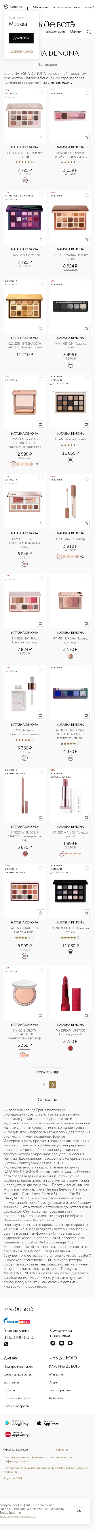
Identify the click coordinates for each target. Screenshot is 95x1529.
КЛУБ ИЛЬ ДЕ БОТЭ (64, 1366)
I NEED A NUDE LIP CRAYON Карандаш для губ (25, 836)
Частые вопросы (16, 1406)
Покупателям (62, 7)
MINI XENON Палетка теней (71, 345)
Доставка (11, 1382)
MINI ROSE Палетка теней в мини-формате (70, 155)
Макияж (76, 32)
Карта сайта (61, 1450)
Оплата (9, 1390)
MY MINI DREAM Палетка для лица (70, 640)
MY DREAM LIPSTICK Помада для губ (71, 1032)
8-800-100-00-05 (20, 1338)
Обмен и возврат (17, 1398)
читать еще (59, 82)
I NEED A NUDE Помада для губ (71, 834)
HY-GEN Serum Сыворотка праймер (25, 732)
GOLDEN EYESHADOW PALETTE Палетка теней (25, 345)
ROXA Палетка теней (25, 255)
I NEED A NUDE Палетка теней (25, 155)
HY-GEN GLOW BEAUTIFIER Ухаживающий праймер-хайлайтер (24, 1034)
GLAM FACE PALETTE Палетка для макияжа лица (25, 542)
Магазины (40, 7)
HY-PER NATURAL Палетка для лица (25, 640)
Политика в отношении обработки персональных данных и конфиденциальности (38, 1459)
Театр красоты (60, 1390)
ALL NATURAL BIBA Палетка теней (25, 930)
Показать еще (47, 1072)
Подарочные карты (18, 1366)
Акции (54, 1382)
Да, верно (21, 37)
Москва (16, 7)
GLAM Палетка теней (70, 439)
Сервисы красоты (17, 1374)
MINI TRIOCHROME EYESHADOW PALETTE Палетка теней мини (71, 734)
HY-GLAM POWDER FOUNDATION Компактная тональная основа (25, 443)
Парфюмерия (54, 32)
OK (79, 1511)
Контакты (56, 1398)
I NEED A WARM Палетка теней (71, 257)
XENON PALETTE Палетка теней (70, 930)
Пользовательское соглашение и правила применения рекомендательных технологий (46, 1470)
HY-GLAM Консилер (70, 539)
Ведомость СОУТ (13, 1478)
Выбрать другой (21, 51)
